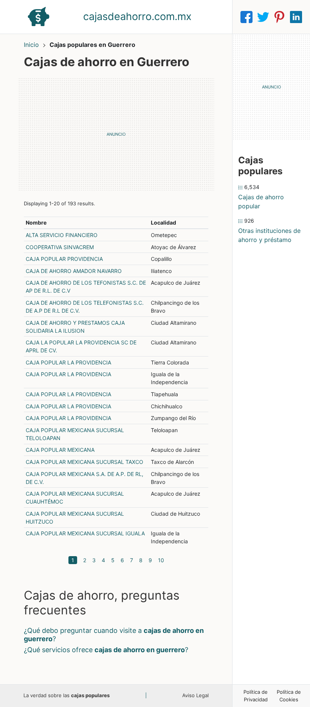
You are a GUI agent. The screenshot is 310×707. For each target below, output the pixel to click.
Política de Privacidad (255, 695)
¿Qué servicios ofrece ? (106, 650)
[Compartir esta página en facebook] (246, 17)
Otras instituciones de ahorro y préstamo (269, 235)
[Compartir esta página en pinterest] (279, 17)
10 (161, 560)
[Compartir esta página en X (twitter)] (263, 17)
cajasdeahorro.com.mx (137, 16)
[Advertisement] (116, 134)
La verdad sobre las (66, 695)
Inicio (31, 44)
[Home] (38, 16)
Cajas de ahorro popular (261, 201)
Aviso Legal (195, 695)
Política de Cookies (289, 695)
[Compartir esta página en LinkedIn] (296, 17)
